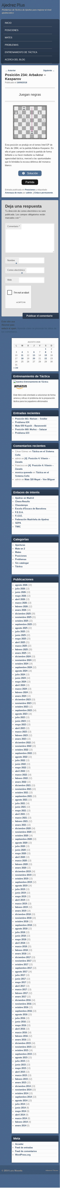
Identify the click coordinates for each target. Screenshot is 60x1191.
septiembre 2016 (23, 1011)
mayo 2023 (20, 724)
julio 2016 (20, 1018)
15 (46, 355)
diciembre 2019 (23, 871)
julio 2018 (20, 932)
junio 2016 (20, 1021)
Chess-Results (22, 501)
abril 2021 (20, 814)
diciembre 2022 (23, 742)
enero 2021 (20, 825)
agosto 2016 (21, 1014)
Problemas (11, 45)
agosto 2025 (21, 628)
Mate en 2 (20, 548)
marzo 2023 (21, 731)
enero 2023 (20, 739)
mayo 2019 (20, 896)
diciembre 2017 (23, 957)
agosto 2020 (21, 843)
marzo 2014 (21, 1118)
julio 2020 (20, 846)
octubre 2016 (21, 1007)
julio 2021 (20, 803)
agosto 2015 (21, 1057)
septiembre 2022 (23, 753)
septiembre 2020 (23, 839)
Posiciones (11, 30)
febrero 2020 (21, 864)
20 (34, 358)
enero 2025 (20, 653)
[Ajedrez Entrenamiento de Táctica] (30, 382)
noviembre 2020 (23, 832)
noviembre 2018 (23, 918)
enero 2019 (20, 911)
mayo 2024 (20, 681)
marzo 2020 (21, 860)
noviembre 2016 (23, 1004)
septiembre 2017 (23, 968)
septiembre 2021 (23, 796)
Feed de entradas (24, 1147)
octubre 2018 (21, 921)
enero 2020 (20, 868)
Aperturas (20, 545)
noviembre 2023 (23, 703)
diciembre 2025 (23, 613)
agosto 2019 (21, 885)
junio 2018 (20, 936)
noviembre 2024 (23, 660)
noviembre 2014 (23, 1089)
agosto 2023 (21, 714)
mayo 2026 (20, 596)
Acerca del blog (15, 59)
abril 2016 (20, 1029)
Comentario (13, 226)
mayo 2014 (20, 1111)
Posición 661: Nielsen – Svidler (31, 419)
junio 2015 (20, 1064)
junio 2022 (20, 764)
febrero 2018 (21, 950)
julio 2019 (20, 889)
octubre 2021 (21, 792)
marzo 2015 (21, 1075)
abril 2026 (20, 599)
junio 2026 (20, 592)
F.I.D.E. (19, 516)
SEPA (18, 523)
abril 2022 (20, 771)
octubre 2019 (21, 878)
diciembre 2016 (23, 1000)
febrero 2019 (21, 907)
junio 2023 (20, 721)
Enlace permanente (43, 193)
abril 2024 (20, 685)
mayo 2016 (20, 1025)
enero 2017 (20, 996)
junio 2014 (20, 1107)
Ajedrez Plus (13, 5)
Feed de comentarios (26, 1151)
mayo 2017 (20, 982)
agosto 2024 (21, 671)
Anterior (10, 70)
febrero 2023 (21, 735)
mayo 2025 (20, 638)
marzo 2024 (21, 689)
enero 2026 (20, 610)
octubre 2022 (21, 749)
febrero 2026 (21, 606)
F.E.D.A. (19, 512)
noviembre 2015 (23, 1047)
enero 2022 (20, 782)
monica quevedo (23, 472)
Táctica (18, 566)
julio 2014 (20, 1104)
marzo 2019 (21, 903)
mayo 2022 (20, 767)
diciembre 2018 (23, 914)
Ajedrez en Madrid (24, 498)
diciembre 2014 (23, 1086)
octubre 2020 (21, 835)
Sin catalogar (22, 563)
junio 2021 (20, 807)
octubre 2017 (21, 964)
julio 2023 (20, 717)
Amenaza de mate (13, 193)
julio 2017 (20, 975)
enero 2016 (20, 1039)
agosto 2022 (21, 757)
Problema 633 (22, 433)
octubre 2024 (21, 663)
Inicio (8, 23)
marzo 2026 (21, 603)
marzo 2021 (21, 818)
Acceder (19, 1144)
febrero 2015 (21, 1079)
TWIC (18, 526)
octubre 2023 (21, 706)
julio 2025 (20, 631)
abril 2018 (20, 943)
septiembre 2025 (23, 624)
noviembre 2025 (23, 617)
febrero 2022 (21, 778)
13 (34, 355)
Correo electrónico (16, 271)
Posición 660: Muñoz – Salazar (31, 429)
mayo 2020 (20, 853)
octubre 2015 (21, 1050)
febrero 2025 (21, 649)
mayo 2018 (20, 939)
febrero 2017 (21, 993)
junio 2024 (20, 678)
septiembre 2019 (23, 882)
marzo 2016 (21, 1032)
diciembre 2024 (23, 656)
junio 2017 (20, 979)
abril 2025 (20, 642)
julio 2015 (20, 1061)
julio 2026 (20, 588)
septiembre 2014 (23, 1097)
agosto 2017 (21, 971)
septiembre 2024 (23, 667)
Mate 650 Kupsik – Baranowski (30, 426)
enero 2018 (20, 953)
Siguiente (49, 70)
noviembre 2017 (23, 961)
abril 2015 (20, 1072)
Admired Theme (52, 1170)
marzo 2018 (21, 946)
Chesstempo (21, 505)
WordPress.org (23, 1154)
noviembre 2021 (23, 789)
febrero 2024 (21, 692)
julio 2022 (20, 760)
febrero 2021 (21, 821)
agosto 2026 (21, 585)
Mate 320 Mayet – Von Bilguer (40, 479)
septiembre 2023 (23, 710)
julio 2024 (20, 674)
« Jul (15, 368)
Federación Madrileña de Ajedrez (32, 519)
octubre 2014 (21, 1093)
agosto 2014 (21, 1100)
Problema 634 (22, 422)
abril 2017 (20, 986)
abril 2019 (20, 900)
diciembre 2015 (23, 1043)
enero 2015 (20, 1082)
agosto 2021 (21, 800)
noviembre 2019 (23, 875)
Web (9, 280)
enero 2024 (20, 696)
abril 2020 (20, 857)
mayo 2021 (20, 810)
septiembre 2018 (23, 925)
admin (29, 193)
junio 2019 (20, 893)
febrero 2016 (21, 1036)
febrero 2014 (21, 1122)
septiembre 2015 (23, 1054)
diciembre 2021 (23, 785)
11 (22, 355)
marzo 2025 (21, 646)
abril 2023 (20, 728)
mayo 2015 (20, 1068)
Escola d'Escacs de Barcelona (30, 508)
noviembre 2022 (23, 746)
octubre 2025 (21, 621)
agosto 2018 (21, 928)
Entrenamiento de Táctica (21, 52)
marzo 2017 (21, 989)
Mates (8, 37)
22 (46, 358)
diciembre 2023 (23, 699)
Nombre (12, 261)
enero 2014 (20, 1125)
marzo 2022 (21, 774)
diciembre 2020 (23, 828)
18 (22, 358)
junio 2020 (20, 850)
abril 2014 (20, 1114)
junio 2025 (20, 635)
